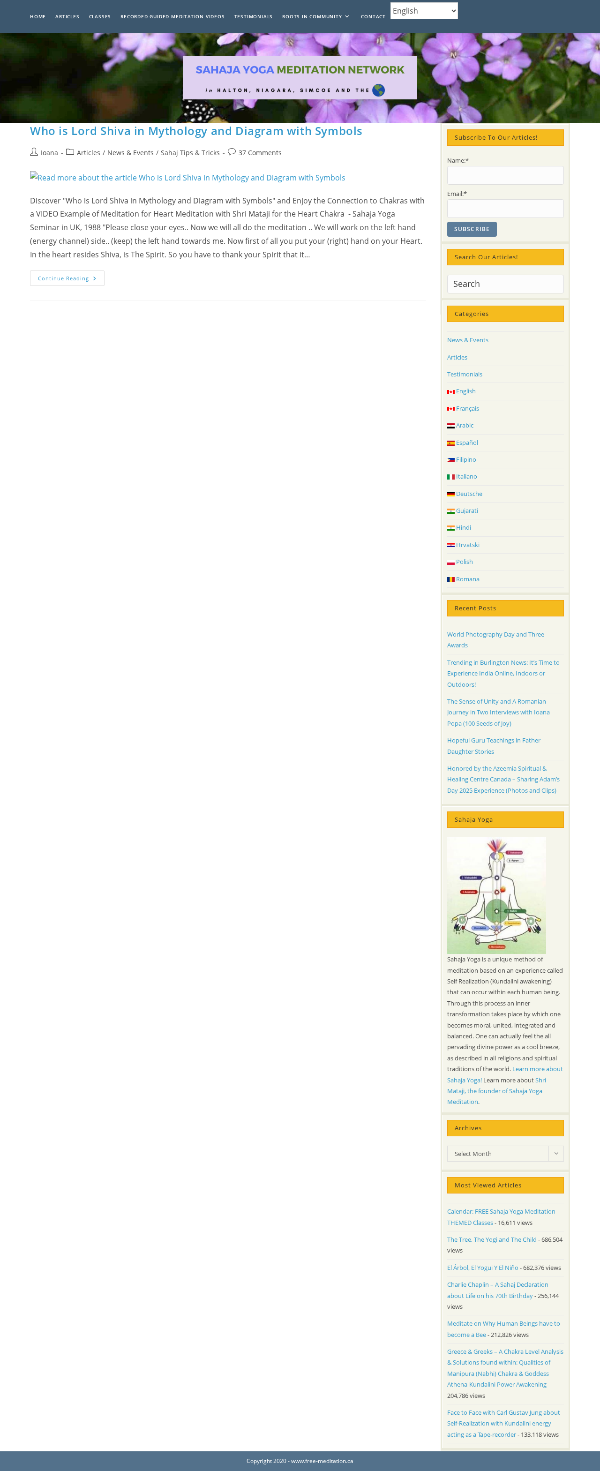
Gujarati (466, 510)
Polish (464, 561)
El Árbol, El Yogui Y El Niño (482, 1267)
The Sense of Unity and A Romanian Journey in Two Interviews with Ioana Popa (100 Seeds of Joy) (498, 712)
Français (467, 408)
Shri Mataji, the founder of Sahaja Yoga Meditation (496, 1091)
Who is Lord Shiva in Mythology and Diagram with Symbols (196, 130)
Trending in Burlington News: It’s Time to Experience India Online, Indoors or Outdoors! (503, 673)
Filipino (465, 459)
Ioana (49, 152)
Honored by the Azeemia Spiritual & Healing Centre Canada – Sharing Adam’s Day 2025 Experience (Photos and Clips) (503, 779)
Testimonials (464, 374)
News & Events (130, 152)
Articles (88, 152)
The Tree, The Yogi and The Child (492, 1239)
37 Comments (260, 152)
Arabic (464, 425)
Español (466, 442)
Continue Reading (71, 280)
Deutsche (468, 493)
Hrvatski (467, 544)
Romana (467, 579)
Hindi (463, 527)
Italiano (466, 476)
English (465, 391)
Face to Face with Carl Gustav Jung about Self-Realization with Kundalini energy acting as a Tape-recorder (503, 1423)
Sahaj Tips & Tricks (190, 152)
